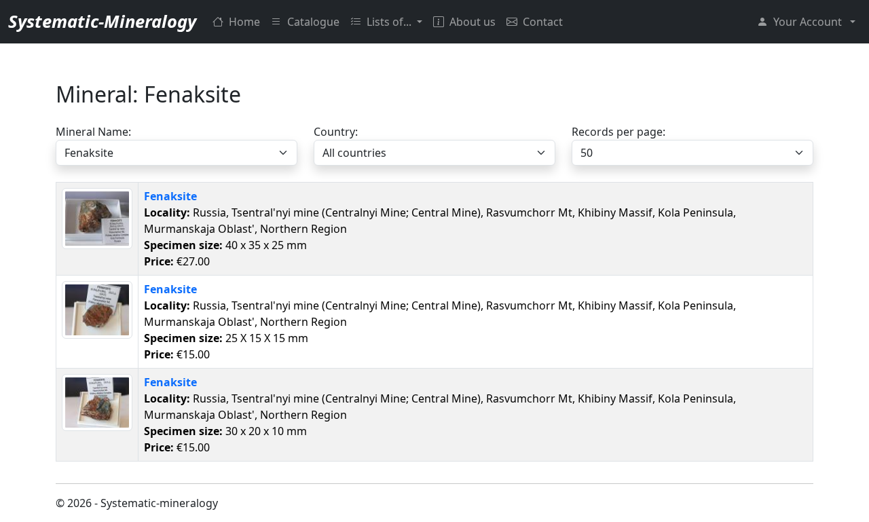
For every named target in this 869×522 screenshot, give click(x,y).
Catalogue (313, 21)
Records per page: (618, 131)
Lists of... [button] (390, 21)
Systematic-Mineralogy (102, 21)
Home (244, 21)
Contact (543, 21)
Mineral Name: (93, 131)
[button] (806, 21)
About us (472, 21)
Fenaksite (170, 196)
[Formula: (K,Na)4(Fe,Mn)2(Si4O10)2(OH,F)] (97, 217)
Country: (336, 131)
